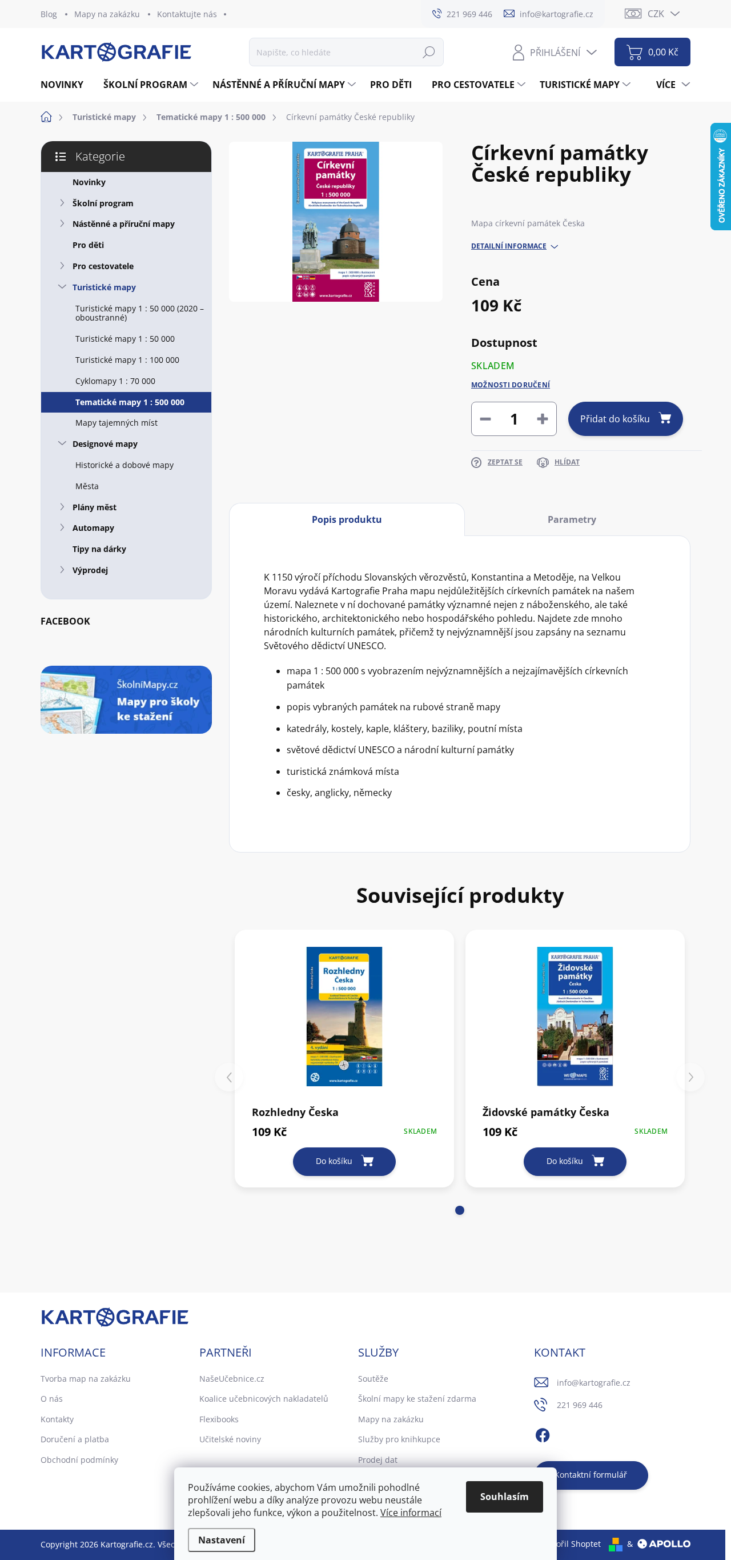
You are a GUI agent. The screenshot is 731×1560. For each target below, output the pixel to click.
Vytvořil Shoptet (571, 1543)
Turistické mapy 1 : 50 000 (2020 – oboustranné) (139, 313)
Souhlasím (504, 1496)
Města (87, 486)
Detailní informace (509, 246)
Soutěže (373, 1378)
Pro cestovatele (103, 266)
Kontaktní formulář (591, 1474)
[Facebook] (542, 1433)
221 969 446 (580, 1404)
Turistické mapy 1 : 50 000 (125, 338)
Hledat (428, 51)
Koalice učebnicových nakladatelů (263, 1398)
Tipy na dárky (99, 548)
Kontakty (57, 1419)
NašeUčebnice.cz (231, 1378)
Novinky (89, 182)
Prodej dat (377, 1459)
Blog (49, 14)
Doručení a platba (75, 1439)
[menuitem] (66, 84)
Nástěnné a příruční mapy (124, 223)
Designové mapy (105, 443)
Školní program (103, 203)
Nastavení (221, 1540)
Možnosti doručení (510, 385)
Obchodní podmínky (79, 1459)
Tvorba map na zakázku (86, 1378)
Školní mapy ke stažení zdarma (417, 1398)
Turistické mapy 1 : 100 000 (127, 359)
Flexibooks (219, 1419)
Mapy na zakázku (107, 14)
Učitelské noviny (230, 1439)
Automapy (93, 527)
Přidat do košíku (615, 419)
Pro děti (88, 244)
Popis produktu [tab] (347, 519)
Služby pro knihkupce (399, 1439)
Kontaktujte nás (187, 14)
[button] (459, 1210)
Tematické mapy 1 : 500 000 (129, 402)
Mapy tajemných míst (116, 422)
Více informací (410, 1512)
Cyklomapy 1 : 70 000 (115, 380)
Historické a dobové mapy (124, 464)
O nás (52, 1398)
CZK (656, 13)
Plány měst (95, 507)
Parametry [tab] (572, 519)
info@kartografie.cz (593, 1382)
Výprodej (90, 570)
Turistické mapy (104, 287)
